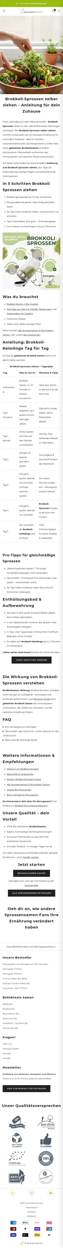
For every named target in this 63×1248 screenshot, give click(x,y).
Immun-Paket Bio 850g (15, 978)
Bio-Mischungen (31, 335)
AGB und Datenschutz (31, 1203)
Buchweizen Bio (11, 1013)
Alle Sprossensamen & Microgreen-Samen (28, 784)
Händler (7, 1058)
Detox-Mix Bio (10, 1018)
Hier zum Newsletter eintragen (26, 1088)
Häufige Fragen (11, 1048)
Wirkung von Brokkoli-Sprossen (23, 769)
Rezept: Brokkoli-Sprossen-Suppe (24, 779)
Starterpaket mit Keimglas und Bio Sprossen (25, 964)
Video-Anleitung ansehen (31, 660)
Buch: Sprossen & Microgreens (22, 795)
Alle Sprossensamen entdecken (31, 893)
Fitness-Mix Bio (10, 1028)
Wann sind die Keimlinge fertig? (21, 740)
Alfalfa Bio (8, 1004)
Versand (31, 1212)
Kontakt (7, 1053)
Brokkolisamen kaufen (32, 873)
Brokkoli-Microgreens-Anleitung (31, 805)
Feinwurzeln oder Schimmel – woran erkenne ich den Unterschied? (31, 733)
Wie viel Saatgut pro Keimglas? (21, 727)
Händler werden (31, 857)
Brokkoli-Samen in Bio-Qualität (22, 304)
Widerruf (31, 1216)
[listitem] (31, 3)
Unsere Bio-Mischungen (19, 790)
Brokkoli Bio (9, 1009)
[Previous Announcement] (5, 3)
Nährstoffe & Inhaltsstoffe (20, 774)
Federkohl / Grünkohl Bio (15, 1023)
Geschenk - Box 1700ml (15, 988)
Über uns (7, 1044)
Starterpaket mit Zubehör (20, 313)
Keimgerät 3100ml (12, 974)
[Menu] (4, 10)
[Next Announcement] (58, 3)
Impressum (32, 1207)
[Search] (58, 10)
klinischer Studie (42, 699)
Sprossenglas (31, 885)
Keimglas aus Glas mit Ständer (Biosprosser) (29, 309)
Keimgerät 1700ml (12, 969)
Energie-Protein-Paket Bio (16, 983)
